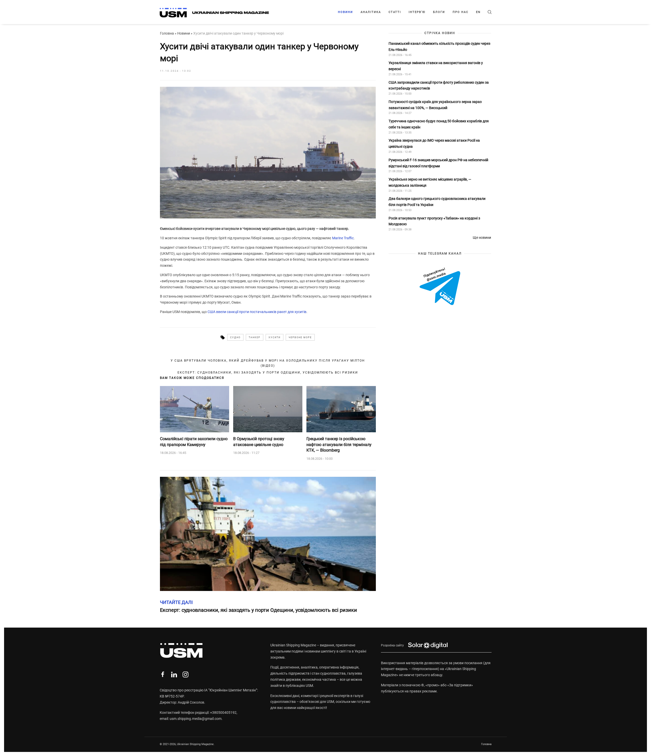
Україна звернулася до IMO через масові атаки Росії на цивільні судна (434, 144)
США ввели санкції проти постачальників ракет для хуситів (257, 312)
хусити (274, 337)
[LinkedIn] (174, 674)
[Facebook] (163, 674)
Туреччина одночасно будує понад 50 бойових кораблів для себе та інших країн (439, 124)
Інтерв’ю (417, 12)
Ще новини (482, 237)
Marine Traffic (343, 238)
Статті (395, 12)
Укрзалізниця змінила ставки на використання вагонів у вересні (436, 66)
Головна (167, 33)
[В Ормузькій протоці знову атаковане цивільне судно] (267, 409)
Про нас (460, 12)
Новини (345, 12)
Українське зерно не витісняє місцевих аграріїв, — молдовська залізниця (430, 182)
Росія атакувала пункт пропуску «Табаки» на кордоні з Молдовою (434, 221)
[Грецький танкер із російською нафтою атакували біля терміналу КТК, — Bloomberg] (341, 409)
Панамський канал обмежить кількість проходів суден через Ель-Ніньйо (439, 46)
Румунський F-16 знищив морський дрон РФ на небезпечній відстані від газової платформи (438, 163)
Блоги (439, 12)
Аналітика (371, 12)
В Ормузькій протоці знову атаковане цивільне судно (258, 441)
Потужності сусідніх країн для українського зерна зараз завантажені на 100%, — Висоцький (435, 105)
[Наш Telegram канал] (440, 287)
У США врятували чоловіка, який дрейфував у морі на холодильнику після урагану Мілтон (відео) (268, 363)
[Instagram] (185, 674)
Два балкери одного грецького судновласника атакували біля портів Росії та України (437, 202)
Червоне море (300, 337)
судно (235, 337)
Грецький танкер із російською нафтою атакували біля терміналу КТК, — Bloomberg (339, 444)
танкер (254, 337)
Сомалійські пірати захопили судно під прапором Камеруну (194, 441)
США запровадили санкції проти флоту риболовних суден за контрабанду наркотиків (439, 85)
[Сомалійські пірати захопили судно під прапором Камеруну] (194, 409)
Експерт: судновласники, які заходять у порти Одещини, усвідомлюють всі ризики (267, 372)
